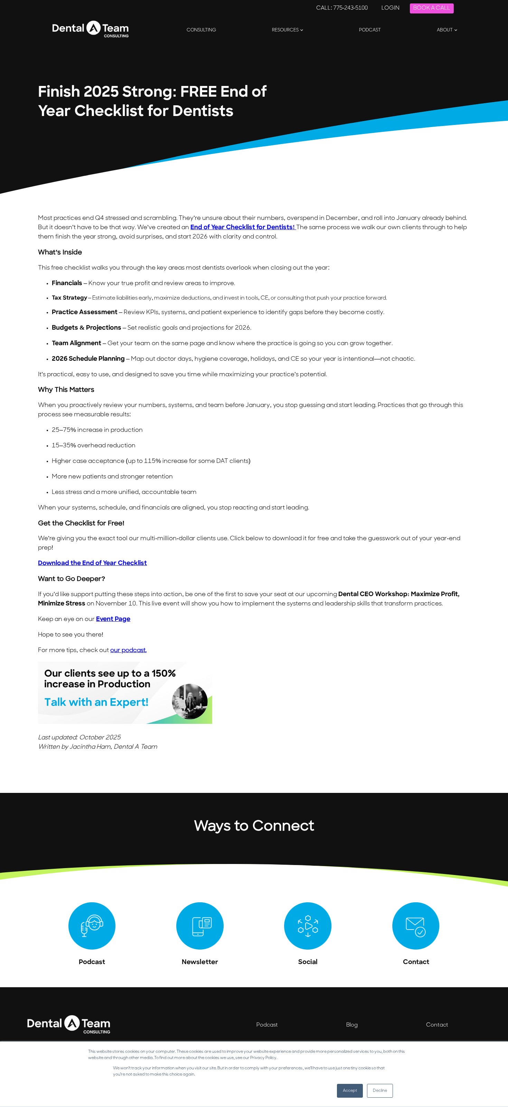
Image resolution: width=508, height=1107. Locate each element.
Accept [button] (350, 1091)
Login (390, 8)
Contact (437, 1025)
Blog (352, 1025)
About (445, 30)
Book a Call (431, 8)
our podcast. (128, 651)
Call (342, 8)
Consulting (201, 30)
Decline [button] (380, 1091)
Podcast (370, 30)
